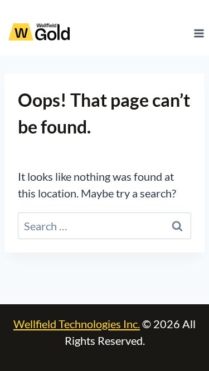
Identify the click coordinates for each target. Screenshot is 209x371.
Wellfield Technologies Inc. (76, 323)
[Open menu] (198, 33)
